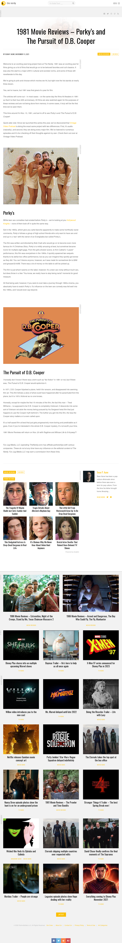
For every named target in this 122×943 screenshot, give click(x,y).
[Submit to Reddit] (63, 940)
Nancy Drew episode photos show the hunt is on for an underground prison (21, 804)
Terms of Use (91, 925)
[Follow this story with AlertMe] (68, 940)
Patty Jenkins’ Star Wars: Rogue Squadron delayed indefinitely (61, 758)
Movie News (101, 719)
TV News (21, 671)
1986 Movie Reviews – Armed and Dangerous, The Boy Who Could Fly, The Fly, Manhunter (90, 618)
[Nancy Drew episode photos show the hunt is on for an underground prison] (21, 784)
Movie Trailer (10, 867)
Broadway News (16, 859)
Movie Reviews (104, 54)
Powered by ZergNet (72, 552)
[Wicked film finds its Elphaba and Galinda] (21, 833)
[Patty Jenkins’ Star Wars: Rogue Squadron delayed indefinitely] (61, 739)
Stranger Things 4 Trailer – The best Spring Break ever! (101, 804)
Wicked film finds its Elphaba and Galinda (21, 852)
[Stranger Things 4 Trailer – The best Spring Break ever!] (101, 784)
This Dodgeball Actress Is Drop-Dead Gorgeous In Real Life (14, 545)
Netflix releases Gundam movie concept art (21, 758)
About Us (59, 925)
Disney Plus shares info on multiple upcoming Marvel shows (21, 664)
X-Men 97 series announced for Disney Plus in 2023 (101, 664)
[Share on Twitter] (58, 940)
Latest (61, 914)
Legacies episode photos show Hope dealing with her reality (61, 898)
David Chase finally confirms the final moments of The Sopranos (100, 852)
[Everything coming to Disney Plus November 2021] (101, 878)
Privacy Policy (79, 925)
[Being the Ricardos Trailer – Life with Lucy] (101, 694)
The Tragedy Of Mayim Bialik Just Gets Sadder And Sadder (14, 510)
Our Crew (49, 925)
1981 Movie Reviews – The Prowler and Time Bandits (61, 804)
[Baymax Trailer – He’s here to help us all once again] (61, 645)
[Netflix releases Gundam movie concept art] (21, 739)
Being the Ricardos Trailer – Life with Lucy (101, 713)
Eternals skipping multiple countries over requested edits (61, 852)
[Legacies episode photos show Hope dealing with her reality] (61, 878)
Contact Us (68, 925)
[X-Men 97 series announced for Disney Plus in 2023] (101, 645)
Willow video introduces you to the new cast (21, 713)
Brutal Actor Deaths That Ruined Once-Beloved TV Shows (67, 545)
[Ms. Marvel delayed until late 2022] (61, 694)
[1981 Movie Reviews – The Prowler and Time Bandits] (61, 784)
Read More (101, 497)
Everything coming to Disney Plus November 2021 (101, 898)
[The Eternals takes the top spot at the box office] (101, 739)
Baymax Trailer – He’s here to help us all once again (61, 664)
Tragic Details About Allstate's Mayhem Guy (41, 509)
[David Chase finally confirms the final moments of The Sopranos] (101, 833)
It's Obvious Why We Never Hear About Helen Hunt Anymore (41, 545)
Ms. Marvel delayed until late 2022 (61, 712)
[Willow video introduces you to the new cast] (21, 694)
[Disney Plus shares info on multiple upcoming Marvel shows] (21, 645)
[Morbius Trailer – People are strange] (21, 878)
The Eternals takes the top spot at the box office (101, 758)
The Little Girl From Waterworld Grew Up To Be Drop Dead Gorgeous (67, 510)
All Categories (102, 925)
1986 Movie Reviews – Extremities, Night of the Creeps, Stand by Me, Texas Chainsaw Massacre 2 (31, 618)
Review (115, 54)
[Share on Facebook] (53, 940)
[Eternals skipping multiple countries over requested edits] (61, 833)
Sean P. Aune (102, 472)
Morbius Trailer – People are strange (21, 896)
